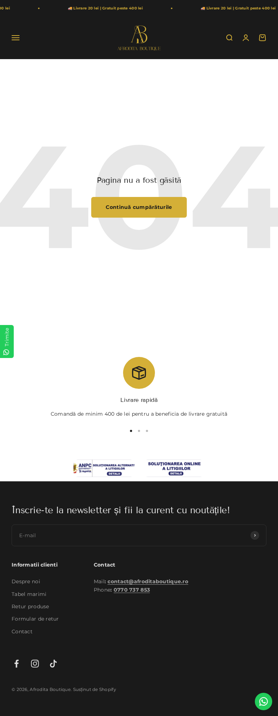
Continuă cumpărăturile (139, 207)
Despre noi (26, 581)
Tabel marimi (29, 594)
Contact (22, 631)
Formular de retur (35, 619)
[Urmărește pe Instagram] (35, 663)
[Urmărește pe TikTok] (53, 663)
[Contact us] (263, 701)
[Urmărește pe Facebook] (16, 663)
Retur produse (30, 606)
